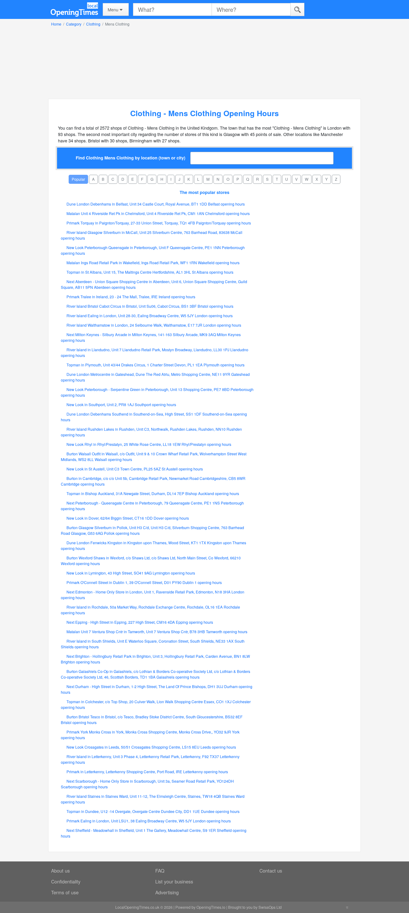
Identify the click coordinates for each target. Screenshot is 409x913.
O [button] (228, 179)
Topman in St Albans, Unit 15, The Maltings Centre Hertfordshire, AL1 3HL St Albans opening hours (149, 272)
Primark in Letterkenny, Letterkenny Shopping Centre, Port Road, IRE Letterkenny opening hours (147, 771)
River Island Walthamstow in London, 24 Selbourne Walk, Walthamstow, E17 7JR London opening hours (153, 325)
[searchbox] (195, 158)
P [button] (237, 179)
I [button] (170, 179)
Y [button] (326, 179)
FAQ (159, 870)
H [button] (161, 179)
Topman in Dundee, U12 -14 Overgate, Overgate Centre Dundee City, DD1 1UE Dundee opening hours (153, 811)
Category (73, 24)
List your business (174, 881)
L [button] (198, 179)
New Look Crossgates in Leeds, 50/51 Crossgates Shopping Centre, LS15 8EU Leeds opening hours (151, 747)
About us (60, 870)
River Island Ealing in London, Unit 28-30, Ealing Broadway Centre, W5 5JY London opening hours (149, 315)
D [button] (122, 179)
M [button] (207, 179)
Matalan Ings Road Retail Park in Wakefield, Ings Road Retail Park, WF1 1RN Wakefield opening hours (153, 262)
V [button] (296, 179)
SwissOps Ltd (270, 907)
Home (56, 24)
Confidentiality (65, 881)
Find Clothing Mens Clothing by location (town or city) (130, 158)
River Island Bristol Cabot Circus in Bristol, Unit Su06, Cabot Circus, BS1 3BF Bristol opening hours (149, 306)
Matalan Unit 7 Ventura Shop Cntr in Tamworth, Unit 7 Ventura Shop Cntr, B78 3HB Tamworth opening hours (156, 631)
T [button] (277, 179)
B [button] (103, 179)
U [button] (286, 179)
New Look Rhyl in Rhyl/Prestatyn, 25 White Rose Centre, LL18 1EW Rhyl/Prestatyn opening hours (148, 444)
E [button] (132, 179)
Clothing (93, 24)
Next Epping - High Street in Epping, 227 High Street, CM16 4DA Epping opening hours (139, 622)
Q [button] (247, 179)
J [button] (179, 179)
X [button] (317, 179)
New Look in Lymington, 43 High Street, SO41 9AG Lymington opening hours (130, 573)
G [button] (152, 179)
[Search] (297, 9)
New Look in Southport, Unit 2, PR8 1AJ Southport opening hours (121, 404)
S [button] (267, 179)
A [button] (93, 179)
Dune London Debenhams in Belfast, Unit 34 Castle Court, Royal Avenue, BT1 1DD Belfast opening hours (155, 204)
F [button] (142, 179)
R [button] (257, 179)
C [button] (112, 179)
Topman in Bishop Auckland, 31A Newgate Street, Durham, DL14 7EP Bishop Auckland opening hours (152, 493)
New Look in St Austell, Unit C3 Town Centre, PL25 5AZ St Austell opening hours (134, 469)
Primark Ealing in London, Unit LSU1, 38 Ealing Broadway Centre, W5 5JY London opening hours (148, 821)
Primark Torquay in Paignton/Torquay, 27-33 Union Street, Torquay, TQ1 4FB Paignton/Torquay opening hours (158, 223)
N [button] (218, 179)
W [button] (306, 179)
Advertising (167, 892)
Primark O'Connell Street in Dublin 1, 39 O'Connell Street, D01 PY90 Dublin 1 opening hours (144, 582)
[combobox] (261, 158)
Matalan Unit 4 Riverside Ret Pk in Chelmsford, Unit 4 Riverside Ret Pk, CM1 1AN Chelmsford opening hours (158, 213)
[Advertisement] (204, 62)
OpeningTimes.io (210, 907)
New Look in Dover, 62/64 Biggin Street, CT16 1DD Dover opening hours (127, 518)
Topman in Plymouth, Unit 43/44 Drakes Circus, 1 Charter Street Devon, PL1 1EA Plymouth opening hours (155, 365)
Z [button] (336, 179)
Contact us (270, 870)
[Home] (74, 9)
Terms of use (65, 892)
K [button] (188, 179)
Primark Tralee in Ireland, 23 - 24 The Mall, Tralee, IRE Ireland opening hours (130, 296)
